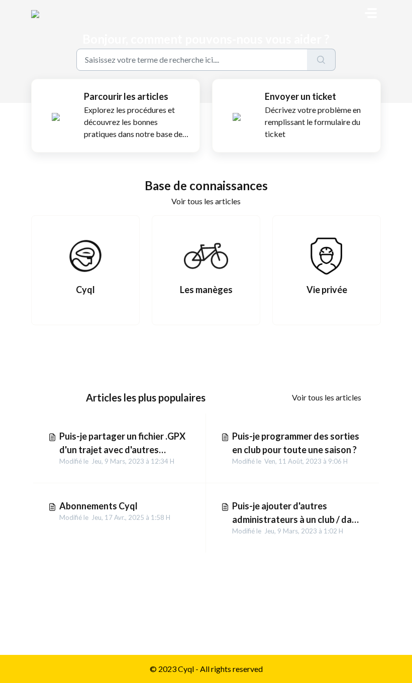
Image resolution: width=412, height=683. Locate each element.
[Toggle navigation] (371, 13)
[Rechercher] (321, 60)
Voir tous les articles (206, 201)
